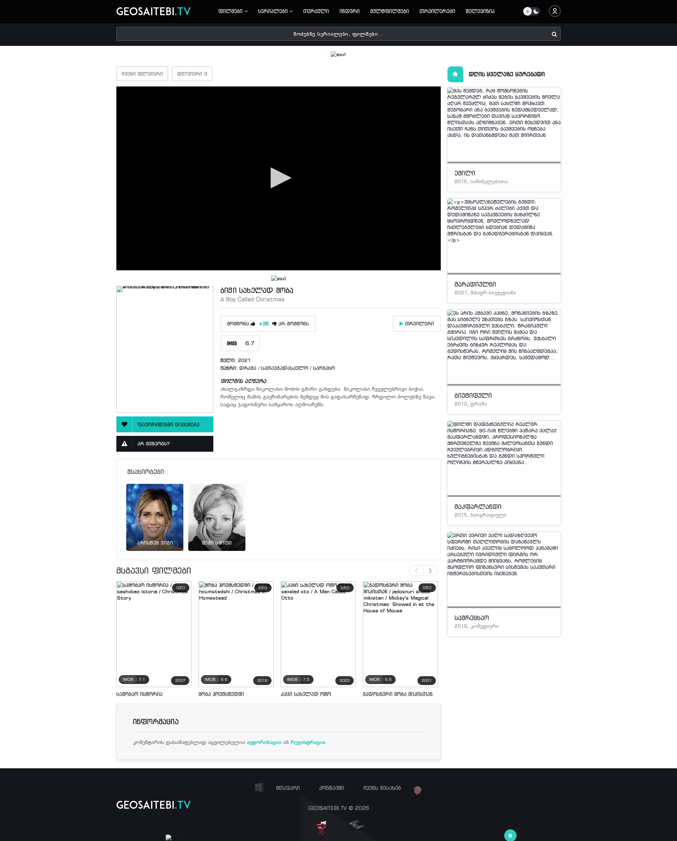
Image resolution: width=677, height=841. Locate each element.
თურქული (316, 11)
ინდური (350, 11)
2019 (461, 626)
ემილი (465, 173)
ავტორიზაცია (264, 742)
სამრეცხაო (472, 618)
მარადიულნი (475, 284)
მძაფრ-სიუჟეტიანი (493, 293)
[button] (278, 177)
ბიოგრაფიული (488, 515)
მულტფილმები (389, 11)
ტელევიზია (480, 11)
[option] (155, 508)
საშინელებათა (489, 182)
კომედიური (484, 626)
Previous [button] (416, 570)
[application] (278, 178)
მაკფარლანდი (478, 507)
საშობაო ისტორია (139, 694)
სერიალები (273, 11)
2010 (461, 404)
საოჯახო (324, 368)
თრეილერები (437, 11)
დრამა (247, 368)
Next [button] (430, 570)
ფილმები (231, 11)
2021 (244, 360)
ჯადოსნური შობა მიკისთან (398, 694)
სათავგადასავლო (284, 368)
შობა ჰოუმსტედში (221, 694)
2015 (461, 182)
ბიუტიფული (473, 396)
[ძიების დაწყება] (554, 34)
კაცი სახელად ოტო (306, 694)
